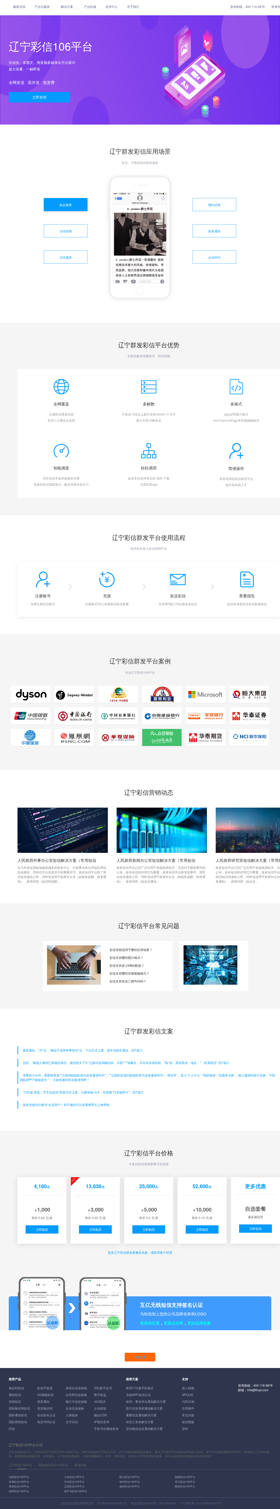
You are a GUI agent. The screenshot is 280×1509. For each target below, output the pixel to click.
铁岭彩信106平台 (185, 1486)
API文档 (187, 1395)
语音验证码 (44, 1408)
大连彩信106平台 (74, 1477)
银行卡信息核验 (76, 1401)
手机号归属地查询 (106, 1428)
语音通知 (43, 1401)
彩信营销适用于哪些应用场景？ (131, 949)
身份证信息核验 (76, 1388)
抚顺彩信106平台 (185, 1477)
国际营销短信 (18, 1422)
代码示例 (188, 1401)
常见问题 (188, 1415)
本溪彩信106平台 (19, 1481)
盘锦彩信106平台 (129, 1486)
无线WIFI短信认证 (138, 1395)
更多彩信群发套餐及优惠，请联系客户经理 (140, 1252)
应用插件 (188, 1408)
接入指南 (188, 1388)
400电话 (99, 1401)
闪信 (12, 1428)
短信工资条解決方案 (140, 1422)
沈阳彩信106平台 (19, 1477)
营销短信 (15, 1401)
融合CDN (100, 1415)
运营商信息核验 (76, 1395)
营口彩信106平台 (185, 1481)
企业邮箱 (100, 1408)
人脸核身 (72, 1415)
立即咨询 (39, 97)
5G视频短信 (45, 1395)
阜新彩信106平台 (19, 1486)
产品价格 (90, 6)
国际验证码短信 (19, 1408)
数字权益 (100, 1395)
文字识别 (72, 1422)
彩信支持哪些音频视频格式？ (129, 973)
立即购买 (42, 1229)
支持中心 (111, 6)
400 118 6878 (255, 6)
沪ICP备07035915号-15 (112, 1503)
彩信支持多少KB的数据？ (127, 965)
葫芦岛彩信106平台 (75, 1491)
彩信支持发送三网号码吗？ (128, 981)
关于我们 (133, 6)
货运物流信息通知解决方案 (144, 1428)
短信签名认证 (46, 1415)
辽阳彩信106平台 (74, 1486)
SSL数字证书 (103, 1388)
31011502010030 (206, 1503)
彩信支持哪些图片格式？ (126, 957)
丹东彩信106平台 (74, 1481)
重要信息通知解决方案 (141, 1415)
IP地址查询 (101, 1422)
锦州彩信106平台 (129, 1481)
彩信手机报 (44, 1388)
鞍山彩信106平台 (129, 1477)
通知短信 (15, 1395)
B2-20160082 (167, 1503)
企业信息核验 (75, 1408)
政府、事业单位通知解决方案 (146, 1401)
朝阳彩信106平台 (19, 1491)
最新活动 (19, 6)
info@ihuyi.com (257, 1390)
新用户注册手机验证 (140, 1388)
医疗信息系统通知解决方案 (144, 1408)
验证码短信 (16, 1388)
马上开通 (140, 1357)
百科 (185, 1428)
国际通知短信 (18, 1415)
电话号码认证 (46, 1422)
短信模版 (188, 1422)
